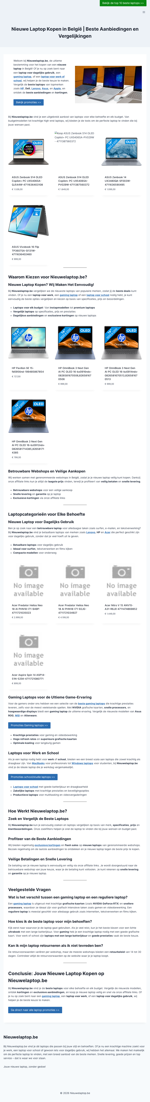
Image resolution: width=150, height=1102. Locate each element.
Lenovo (35, 88)
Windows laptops (82, 763)
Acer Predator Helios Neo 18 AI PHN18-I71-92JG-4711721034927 (73, 609)
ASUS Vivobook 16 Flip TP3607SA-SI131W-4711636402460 (25, 250)
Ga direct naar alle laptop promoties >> (35, 1009)
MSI (17, 715)
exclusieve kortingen (47, 845)
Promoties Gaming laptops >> (29, 725)
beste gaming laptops (91, 703)
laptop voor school (98, 295)
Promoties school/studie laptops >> (33, 776)
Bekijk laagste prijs (24, 385)
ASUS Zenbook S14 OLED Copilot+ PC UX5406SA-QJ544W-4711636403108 (27, 181)
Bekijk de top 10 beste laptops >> (123, 3)
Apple (57, 88)
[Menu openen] (143, 12)
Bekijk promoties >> (28, 102)
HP (22, 88)
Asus (45, 88)
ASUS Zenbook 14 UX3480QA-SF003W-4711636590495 (118, 181)
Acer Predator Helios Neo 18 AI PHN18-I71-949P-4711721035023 (27, 609)
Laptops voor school (25, 786)
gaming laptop (22, 76)
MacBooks (38, 763)
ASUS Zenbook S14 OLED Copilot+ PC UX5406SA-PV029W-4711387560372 (73, 181)
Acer (107, 532)
